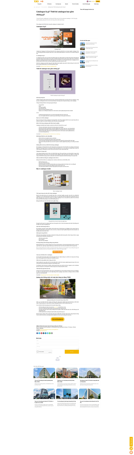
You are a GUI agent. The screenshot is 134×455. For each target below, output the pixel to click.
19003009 (93, 1)
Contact (98, 1)
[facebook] (37, 333)
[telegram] (48, 333)
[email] (52, 333)
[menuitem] (39, 4)
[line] (50, 333)
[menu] (67, 4)
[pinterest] (41, 333)
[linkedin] (45, 333)
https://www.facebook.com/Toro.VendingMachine (49, 329)
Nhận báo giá (131, 441)
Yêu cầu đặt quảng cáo (57, 319)
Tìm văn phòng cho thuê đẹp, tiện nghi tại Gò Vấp (66, 401)
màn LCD (56, 307)
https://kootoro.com (43, 330)
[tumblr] (43, 333)
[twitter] (39, 333)
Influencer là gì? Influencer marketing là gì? (48, 66)
